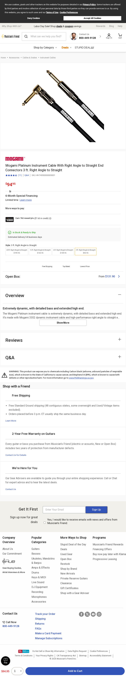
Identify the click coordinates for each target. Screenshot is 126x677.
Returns (39, 623)
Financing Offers (102, 549)
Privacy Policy (89, 4)
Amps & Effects (41, 567)
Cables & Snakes (30, 57)
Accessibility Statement (100, 655)
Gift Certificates (69, 588)
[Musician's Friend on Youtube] (93, 614)
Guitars (36, 548)
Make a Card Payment (48, 633)
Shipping (40, 618)
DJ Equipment (40, 587)
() (13, 175)
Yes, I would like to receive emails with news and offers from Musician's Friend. (82, 521)
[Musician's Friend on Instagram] (99, 614)
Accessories (14, 57)
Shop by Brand (68, 568)
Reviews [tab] (14, 340)
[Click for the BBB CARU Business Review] (23, 651)
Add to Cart (75, 671)
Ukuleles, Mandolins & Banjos (43, 560)
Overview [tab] (14, 295)
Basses (36, 553)
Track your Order (45, 614)
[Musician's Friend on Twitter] (87, 614)
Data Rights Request (77, 651)
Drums (35, 572)
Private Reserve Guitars (74, 578)
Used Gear (66, 554)
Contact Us (10, 489)
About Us (7, 548)
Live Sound (38, 582)
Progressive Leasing (105, 559)
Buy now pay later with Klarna (108, 554)
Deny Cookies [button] (33, 18)
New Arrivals (67, 573)
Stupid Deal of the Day (73, 544)
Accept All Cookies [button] (92, 18)
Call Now (10, 624)
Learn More (10, 421)
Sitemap (82, 655)
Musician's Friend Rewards (108, 544)
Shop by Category (44, 47)
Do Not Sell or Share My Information (48, 651)
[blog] (14, 562)
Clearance (66, 583)
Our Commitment (12, 553)
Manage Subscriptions (48, 638)
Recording (37, 592)
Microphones (39, 596)
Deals (65, 47)
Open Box (66, 559)
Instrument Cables (48, 57)
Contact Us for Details (15, 455)
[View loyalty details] (50, 219)
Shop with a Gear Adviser (74, 593)
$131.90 (110, 276)
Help (120, 26)
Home (3, 57)
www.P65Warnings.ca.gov (81, 378)
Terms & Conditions (23, 655)
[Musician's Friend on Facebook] (81, 614)
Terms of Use (52, 12)
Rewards (100, 26)
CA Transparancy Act (66, 655)
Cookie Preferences (69, 12)
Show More (63, 322)
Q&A (26, 175)
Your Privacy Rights (44, 655)
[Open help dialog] (5, 660)
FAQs (38, 628)
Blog (111, 26)
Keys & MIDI (39, 577)
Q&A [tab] (9, 357)
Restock (65, 563)
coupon (69, 26)
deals (59, 26)
